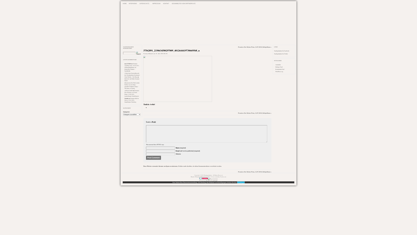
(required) (181, 148)
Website (178, 154)
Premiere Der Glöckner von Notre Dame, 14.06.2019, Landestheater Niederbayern (131, 93)
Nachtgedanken (208, 175)
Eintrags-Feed (279, 67)
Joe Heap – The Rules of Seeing (131, 87)
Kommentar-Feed (279, 69)
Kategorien (126, 112)
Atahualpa (215, 180)
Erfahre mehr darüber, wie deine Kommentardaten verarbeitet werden (199, 166)
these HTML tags (158, 144)
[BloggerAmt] (213, 179)
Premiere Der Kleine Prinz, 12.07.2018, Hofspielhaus (254, 47)
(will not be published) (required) (188, 151)
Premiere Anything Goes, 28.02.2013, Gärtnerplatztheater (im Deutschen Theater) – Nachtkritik (131, 67)
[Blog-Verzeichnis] (203, 179)
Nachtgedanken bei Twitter (281, 54)
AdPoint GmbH (128, 90)
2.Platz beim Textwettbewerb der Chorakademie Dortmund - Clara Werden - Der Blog (132, 75)
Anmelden (278, 64)
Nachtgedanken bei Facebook (281, 51)
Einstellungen (240, 182)
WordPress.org (279, 71)
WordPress (208, 180)
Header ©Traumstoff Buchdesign (199, 177)
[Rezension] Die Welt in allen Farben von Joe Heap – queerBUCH (131, 84)
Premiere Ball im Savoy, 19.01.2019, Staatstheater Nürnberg (131, 100)
